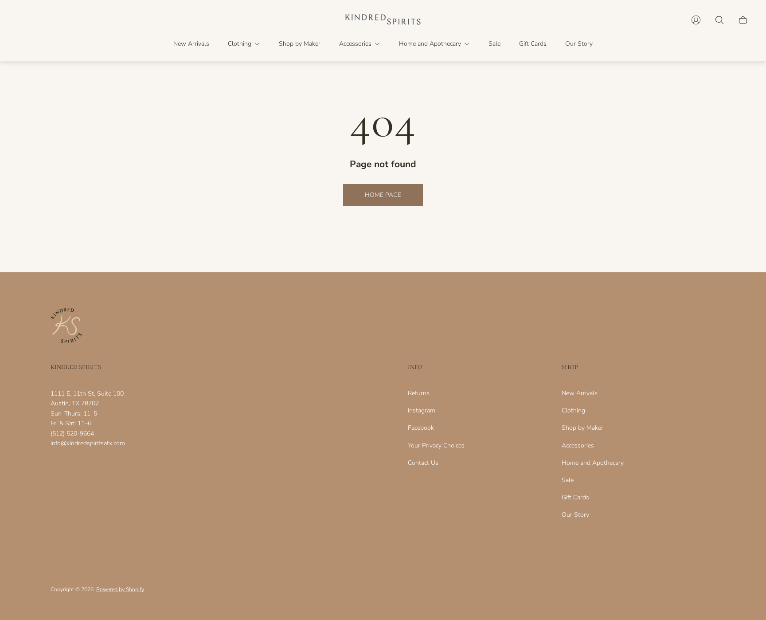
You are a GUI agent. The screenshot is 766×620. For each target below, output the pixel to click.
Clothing (573, 410)
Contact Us (423, 463)
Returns (419, 393)
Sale (568, 480)
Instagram (421, 410)
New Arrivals (580, 393)
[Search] (719, 20)
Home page (383, 195)
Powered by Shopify (120, 589)
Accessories (578, 445)
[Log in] (696, 20)
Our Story (575, 514)
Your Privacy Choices (436, 445)
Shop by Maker (582, 428)
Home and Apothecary (593, 463)
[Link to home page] (66, 326)
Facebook (421, 428)
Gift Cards (575, 497)
